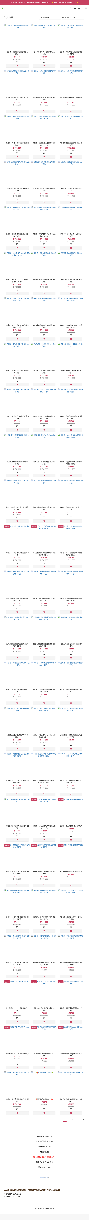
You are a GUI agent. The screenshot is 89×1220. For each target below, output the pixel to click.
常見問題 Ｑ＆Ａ (44, 1167)
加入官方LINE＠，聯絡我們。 (44, 1157)
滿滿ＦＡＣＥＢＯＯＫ (44, 1162)
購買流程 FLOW (44, 1146)
